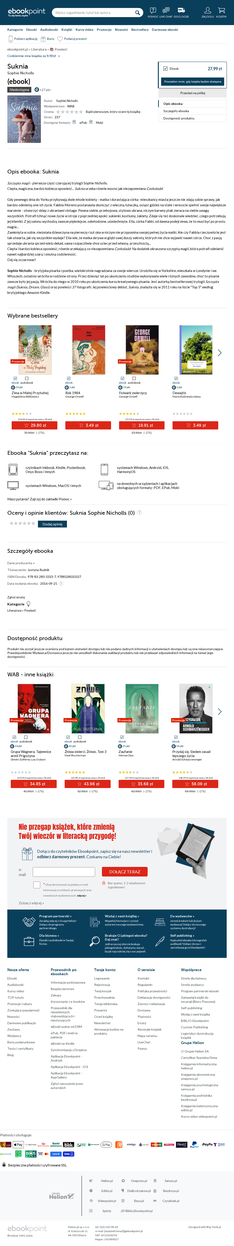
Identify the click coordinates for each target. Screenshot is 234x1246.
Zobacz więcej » (31, 903)
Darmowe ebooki (165, 29)
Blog (10, 1055)
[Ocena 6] (81, 112)
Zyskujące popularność (23, 1010)
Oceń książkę (103, 1017)
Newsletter (102, 1023)
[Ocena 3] (67, 112)
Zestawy (13, 1029)
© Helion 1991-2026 (19, 1235)
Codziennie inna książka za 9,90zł (31, 56)
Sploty (107, 1211)
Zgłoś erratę (16, 597)
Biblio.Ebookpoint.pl (139, 1211)
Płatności (144, 1017)
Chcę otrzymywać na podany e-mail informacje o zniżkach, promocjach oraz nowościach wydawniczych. (67, 889)
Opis (173, 104)
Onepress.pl (139, 1181)
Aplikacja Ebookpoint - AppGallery (66, 1075)
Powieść (30, 610)
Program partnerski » (55, 916)
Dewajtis (179, 393)
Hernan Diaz (126, 755)
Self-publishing (191, 1008)
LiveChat (144, 1042)
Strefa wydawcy (192, 985)
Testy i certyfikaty (20, 1048)
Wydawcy (14, 1036)
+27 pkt (45, 90)
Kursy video (84, 29)
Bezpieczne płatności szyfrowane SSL (37, 1165)
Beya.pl (139, 1201)
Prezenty (100, 1010)
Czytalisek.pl (170, 1201)
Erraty (142, 1023)
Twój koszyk (103, 991)
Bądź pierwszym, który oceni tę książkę (113, 112)
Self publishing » (182, 935)
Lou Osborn (38, 759)
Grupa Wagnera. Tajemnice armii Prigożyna (31, 754)
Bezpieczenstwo (62, 989)
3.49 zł (91, 425)
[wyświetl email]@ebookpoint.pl (123, 1231)
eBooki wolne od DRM (66, 1027)
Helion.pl (107, 1181)
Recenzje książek (150, 1029)
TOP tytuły (15, 997)
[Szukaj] (137, 12)
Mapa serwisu (147, 1036)
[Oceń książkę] (70, 112)
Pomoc (64, 499)
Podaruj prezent (75, 39)
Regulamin (145, 985)
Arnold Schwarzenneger (187, 759)
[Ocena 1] (58, 112)
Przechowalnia (104, 997)
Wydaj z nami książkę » (122, 916)
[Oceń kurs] (22, 523)
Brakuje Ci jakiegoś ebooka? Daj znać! (126, 937)
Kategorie (15, 29)
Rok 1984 (72, 393)
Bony (50, 39)
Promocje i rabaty (19, 1004)
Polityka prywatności (152, 991)
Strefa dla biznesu (193, 978)
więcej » (82, 895)
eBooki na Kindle (62, 1043)
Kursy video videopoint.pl (199, 1116)
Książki (66, 29)
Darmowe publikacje (21, 1023)
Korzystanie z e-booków (68, 1001)
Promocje (104, 29)
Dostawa (144, 1010)
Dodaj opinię (52, 524)
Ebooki (31, 29)
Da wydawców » (182, 916)
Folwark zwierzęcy (133, 393)
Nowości (121, 29)
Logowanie (102, 978)
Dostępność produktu (178, 118)
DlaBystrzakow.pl (139, 1191)
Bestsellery (140, 29)
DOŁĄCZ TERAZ (124, 871)
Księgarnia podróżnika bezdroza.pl (196, 1097)
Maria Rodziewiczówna (187, 396)
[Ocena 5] (76, 112)
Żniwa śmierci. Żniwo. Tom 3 (85, 752)
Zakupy (56, 995)
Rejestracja (102, 985)
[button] (220, 353)
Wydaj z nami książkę (195, 1014)
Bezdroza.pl (171, 1191)
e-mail (22, 872)
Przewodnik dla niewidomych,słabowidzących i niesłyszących (63, 1014)
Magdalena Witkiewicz (25, 396)
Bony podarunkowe (21, 1042)
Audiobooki (49, 29)
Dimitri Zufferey (20, 759)
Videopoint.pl (107, 1201)
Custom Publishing (194, 1027)
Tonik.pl (216, 1227)
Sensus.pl (171, 1181)
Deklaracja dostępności (154, 997)
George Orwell (74, 396)
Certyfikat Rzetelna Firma (199, 1058)
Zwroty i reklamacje (151, 1004)
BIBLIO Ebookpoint (195, 1021)
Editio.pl (106, 1191)
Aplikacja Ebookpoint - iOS (69, 1067)
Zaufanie (125, 752)
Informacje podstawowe (68, 982)
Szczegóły (176, 111)
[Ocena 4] (72, 112)
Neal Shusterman (75, 755)
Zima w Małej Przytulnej (30, 393)
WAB (70, 106)
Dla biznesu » (49, 935)
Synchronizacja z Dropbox (69, 1050)
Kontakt (143, 978)
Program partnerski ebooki (200, 991)
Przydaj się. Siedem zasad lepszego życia (191, 754)
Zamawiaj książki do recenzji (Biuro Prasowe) (198, 999)
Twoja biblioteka (105, 1004)
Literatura (14, 610)
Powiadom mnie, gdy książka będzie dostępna (192, 81)
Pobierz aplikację (25, 39)
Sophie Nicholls (67, 101)
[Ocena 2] (63, 112)
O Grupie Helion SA (195, 1051)
